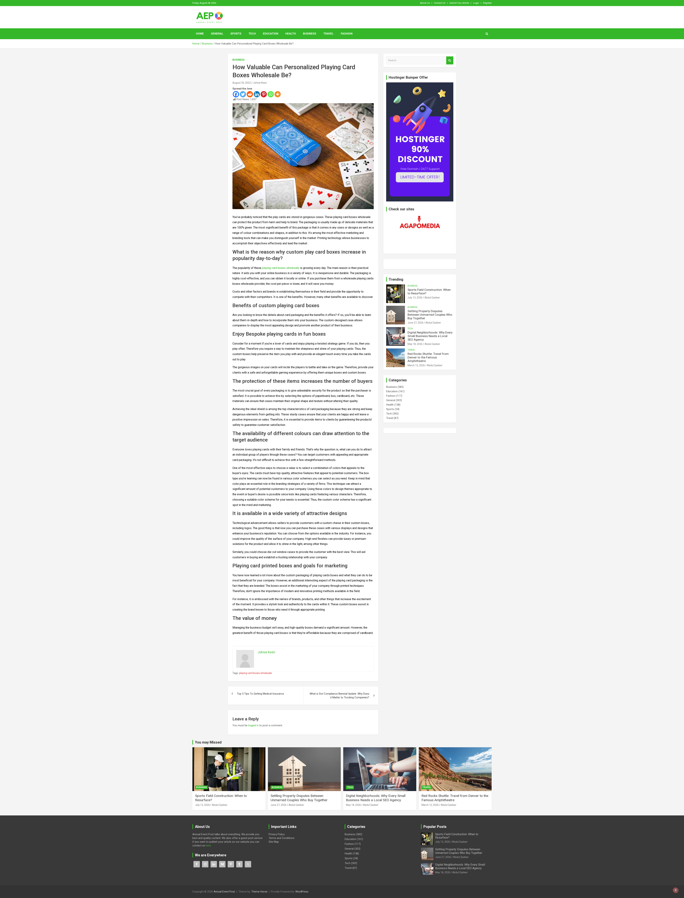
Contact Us (439, 3)
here (208, 845)
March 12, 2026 (416, 365)
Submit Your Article (459, 3)
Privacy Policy (277, 834)
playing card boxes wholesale (255, 673)
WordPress (301, 891)
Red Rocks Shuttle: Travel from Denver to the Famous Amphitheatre (428, 357)
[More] (277, 94)
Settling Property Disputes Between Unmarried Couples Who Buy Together (430, 314)
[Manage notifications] (675, 890)
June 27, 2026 (415, 322)
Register (487, 3)
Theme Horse (259, 891)
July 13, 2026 (415, 297)
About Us (425, 3)
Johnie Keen (260, 82)
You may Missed (208, 742)
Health (290, 33)
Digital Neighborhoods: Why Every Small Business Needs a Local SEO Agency (430, 336)
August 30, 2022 (241, 82)
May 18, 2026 (415, 344)
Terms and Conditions (281, 838)
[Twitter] (243, 94)
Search (449, 60)
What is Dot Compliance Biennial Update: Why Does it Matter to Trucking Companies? (339, 695)
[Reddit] (250, 94)
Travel (328, 33)
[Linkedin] (257, 94)
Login (476, 3)
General (217, 33)
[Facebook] (236, 94)
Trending (396, 279)
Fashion (347, 33)
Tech (252, 33)
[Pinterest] (264, 94)
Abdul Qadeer (432, 297)
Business (309, 33)
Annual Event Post (224, 891)
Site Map (274, 841)
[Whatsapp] (271, 94)
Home (200, 33)
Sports (235, 33)
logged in (253, 725)
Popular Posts (435, 827)
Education (270, 33)
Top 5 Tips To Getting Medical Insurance (260, 693)
